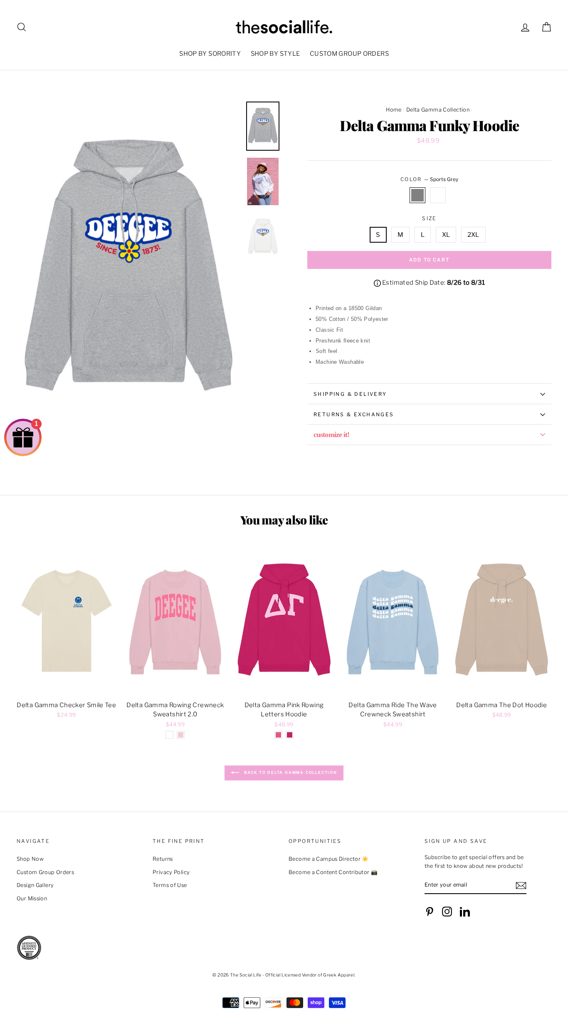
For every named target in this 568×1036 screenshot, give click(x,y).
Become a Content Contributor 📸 (333, 872)
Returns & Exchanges (354, 414)
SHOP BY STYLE (275, 53)
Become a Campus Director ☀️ (329, 859)
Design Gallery (35, 885)
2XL (473, 235)
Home (394, 110)
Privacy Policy (171, 872)
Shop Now (30, 859)
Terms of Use (170, 885)
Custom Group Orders (45, 872)
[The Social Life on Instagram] (447, 912)
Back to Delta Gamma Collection (289, 772)
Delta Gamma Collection (437, 110)
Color (429, 179)
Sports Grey (417, 195)
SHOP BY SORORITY (210, 53)
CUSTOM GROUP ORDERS (349, 53)
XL (446, 235)
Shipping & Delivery (350, 394)
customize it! (331, 434)
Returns (163, 859)
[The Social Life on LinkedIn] (465, 912)
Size (429, 218)
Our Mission (32, 898)
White (438, 195)
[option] (128, 269)
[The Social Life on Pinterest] (430, 912)
